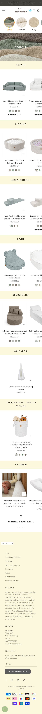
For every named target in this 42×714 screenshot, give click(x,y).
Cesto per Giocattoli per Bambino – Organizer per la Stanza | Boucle (21, 445)
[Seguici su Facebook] (6, 680)
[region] (21, 519)
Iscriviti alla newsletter (17, 671)
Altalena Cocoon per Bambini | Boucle (21, 388)
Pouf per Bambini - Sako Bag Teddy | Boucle (14, 276)
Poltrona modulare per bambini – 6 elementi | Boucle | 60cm (14, 332)
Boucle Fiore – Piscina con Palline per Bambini (14, 161)
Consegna (9, 569)
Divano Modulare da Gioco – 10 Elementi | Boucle (14, 102)
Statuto (7, 573)
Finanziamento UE (11, 580)
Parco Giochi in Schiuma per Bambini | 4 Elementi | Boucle (14, 217)
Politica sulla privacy (12, 565)
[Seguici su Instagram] (12, 680)
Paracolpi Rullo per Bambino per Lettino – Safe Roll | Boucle (15, 501)
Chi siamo (8, 561)
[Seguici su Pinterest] (18, 680)
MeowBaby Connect (12, 557)
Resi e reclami (10, 577)
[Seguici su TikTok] (24, 680)
